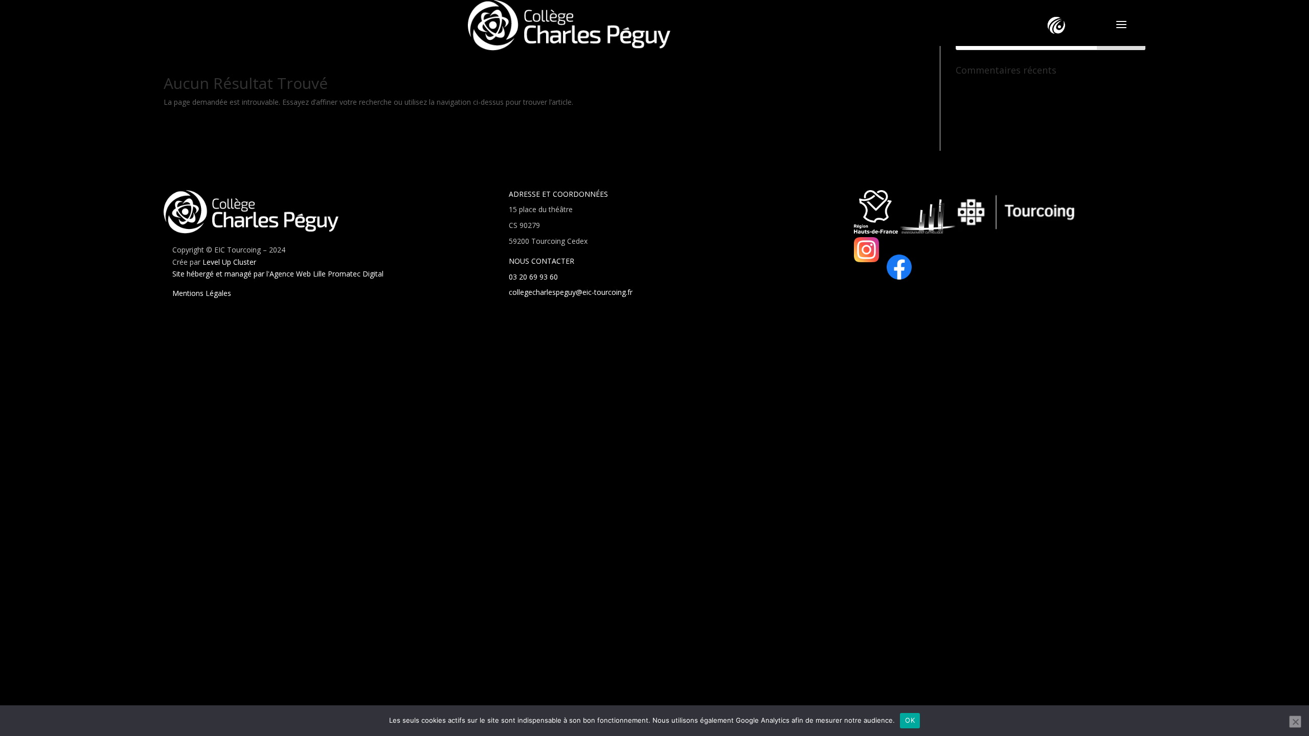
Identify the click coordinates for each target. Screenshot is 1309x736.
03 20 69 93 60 (533, 277)
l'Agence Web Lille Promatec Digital (324, 274)
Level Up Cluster (229, 262)
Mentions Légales (201, 293)
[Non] (1295, 722)
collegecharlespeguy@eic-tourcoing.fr (571, 292)
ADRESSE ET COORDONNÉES (558, 194)
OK (910, 720)
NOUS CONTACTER (541, 261)
